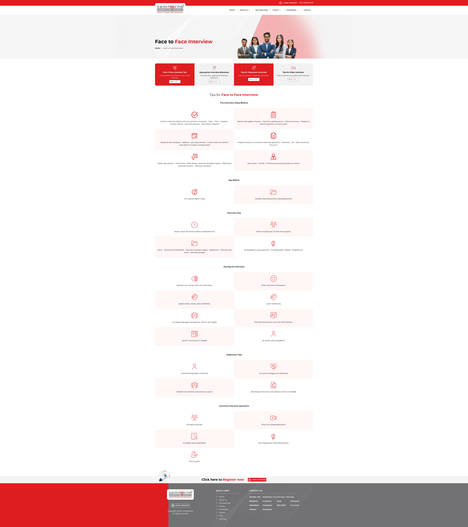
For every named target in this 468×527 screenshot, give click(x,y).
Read (174, 81)
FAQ (221, 516)
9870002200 (267, 497)
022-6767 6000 (279, 497)
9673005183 (294, 501)
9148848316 (267, 501)
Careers (307, 10)
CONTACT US (308, 3)
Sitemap (222, 519)
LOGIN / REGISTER (290, 3)
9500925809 (267, 509)
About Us (244, 10)
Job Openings (261, 10)
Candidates (291, 10)
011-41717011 (294, 505)
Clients (276, 10)
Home (232, 10)
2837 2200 (290, 497)
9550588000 (267, 505)
